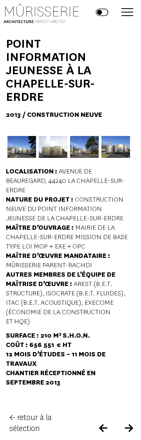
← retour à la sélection (30, 423)
